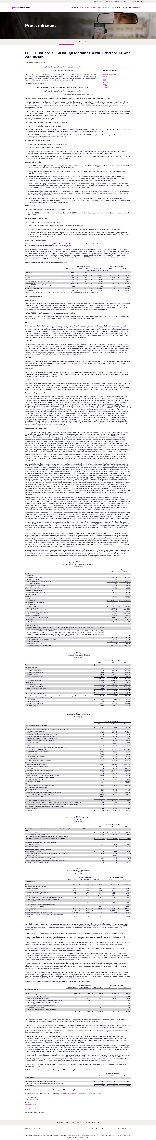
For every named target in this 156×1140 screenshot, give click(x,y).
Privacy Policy (95, 1128)
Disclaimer (105, 1128)
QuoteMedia (46, 1135)
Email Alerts (62, 1122)
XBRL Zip (107, 87)
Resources (136, 8)
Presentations (90, 42)
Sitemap (113, 1128)
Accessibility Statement (124, 1128)
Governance (116, 8)
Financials (106, 8)
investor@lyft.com (31, 1099)
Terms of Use (84, 1137)
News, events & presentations (90, 8)
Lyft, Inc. (31, 1129)
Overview (75, 8)
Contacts (76, 1122)
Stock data (127, 8)
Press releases (66, 42)
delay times (84, 1135)
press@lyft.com (30, 1105)
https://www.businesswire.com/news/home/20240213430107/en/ (78, 1094)
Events (78, 42)
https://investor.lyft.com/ (63, 246)
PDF (106, 85)
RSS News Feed (92, 1122)
